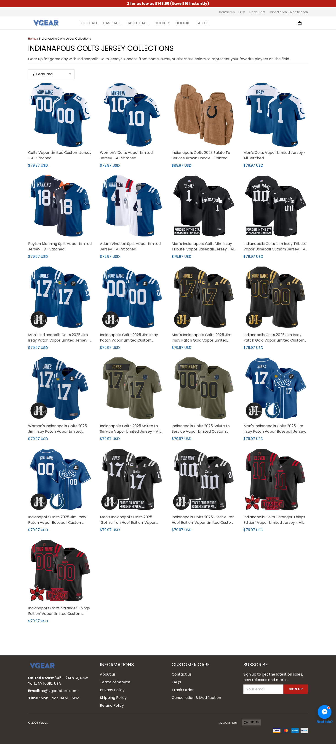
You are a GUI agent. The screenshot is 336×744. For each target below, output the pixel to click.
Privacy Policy (112, 689)
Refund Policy (112, 705)
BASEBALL (112, 23)
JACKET (203, 23)
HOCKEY (162, 23)
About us (108, 674)
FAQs (241, 12)
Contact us (227, 12)
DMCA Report (228, 723)
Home (32, 39)
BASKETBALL (137, 23)
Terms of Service (115, 682)
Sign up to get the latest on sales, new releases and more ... (273, 677)
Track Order (257, 12)
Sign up (296, 689)
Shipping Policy (113, 697)
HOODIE (182, 23)
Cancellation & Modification (288, 12)
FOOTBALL (88, 23)
